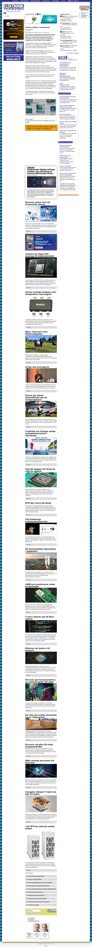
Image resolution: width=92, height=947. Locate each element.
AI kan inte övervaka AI (65, 166)
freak (63, 16)
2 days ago (69, 29)
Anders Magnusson (67, 40)
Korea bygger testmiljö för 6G (35, 892)
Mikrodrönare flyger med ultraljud (36, 895)
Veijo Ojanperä (66, 23)
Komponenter (46, 32)
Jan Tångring (65, 45)
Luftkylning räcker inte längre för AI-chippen (39, 901)
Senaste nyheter (65, 142)
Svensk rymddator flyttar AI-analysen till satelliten (40, 882)
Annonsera (15, 0)
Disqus (76, 53)
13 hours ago (69, 20)
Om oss (63, 0)
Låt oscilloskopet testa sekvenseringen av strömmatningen (65, 64)
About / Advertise (74, 0)
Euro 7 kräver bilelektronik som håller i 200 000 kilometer (42, 889)
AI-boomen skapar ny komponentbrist (37, 898)
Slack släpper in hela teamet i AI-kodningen (39, 885)
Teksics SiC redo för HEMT (35, 879)
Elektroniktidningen (64, 43)
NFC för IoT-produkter (34, 904)
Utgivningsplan (24, 0)
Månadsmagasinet (35, 0)
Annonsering (31, 919)
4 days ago (70, 43)
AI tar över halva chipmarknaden (36, 876)
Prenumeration (31, 918)
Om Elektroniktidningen (33, 921)
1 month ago (74, 50)
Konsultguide (55, 0)
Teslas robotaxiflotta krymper (66, 50)
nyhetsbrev (46, 120)
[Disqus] (41, 148)
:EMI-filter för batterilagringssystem (65, 75)
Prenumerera (46, 0)
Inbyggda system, (37, 32)
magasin (27, 122)
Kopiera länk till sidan (30, 14)
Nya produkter (65, 93)
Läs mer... (28, 231)
